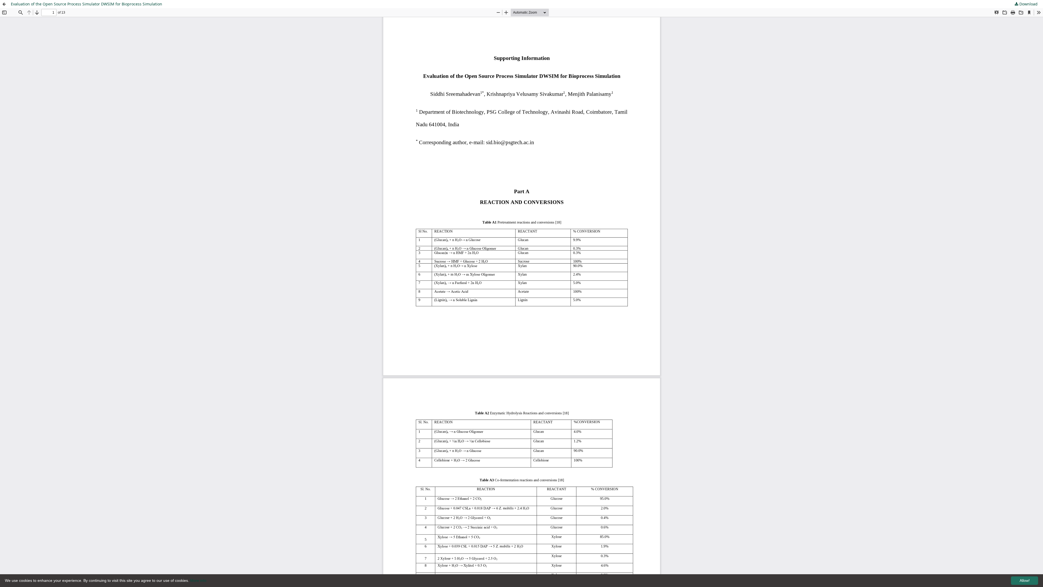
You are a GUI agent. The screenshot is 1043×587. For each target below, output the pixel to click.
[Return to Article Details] (4, 4)
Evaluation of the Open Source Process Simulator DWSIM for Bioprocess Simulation (86, 4)
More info (198, 580)
